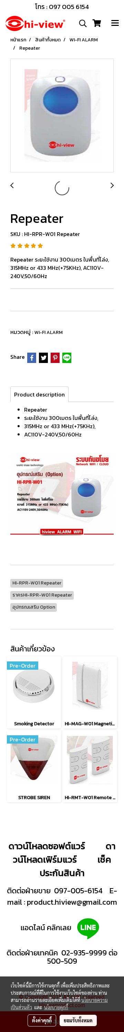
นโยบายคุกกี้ (56, 1007)
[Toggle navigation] (115, 23)
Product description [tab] (39, 394)
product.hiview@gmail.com (72, 902)
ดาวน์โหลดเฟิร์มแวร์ (64, 852)
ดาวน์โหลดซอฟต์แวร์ (47, 846)
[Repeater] (62, 116)
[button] (80, 23)
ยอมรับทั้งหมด (78, 1020)
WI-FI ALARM (48, 332)
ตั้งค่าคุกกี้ (42, 1020)
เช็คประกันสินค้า (75, 866)
